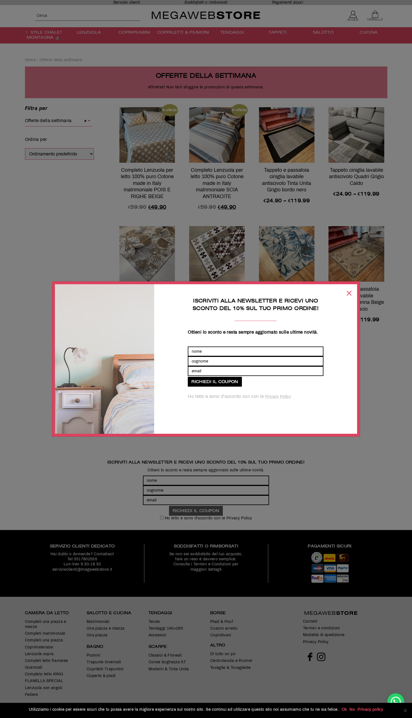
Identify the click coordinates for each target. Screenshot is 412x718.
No (352, 709)
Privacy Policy (278, 396)
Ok (344, 709)
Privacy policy (370, 709)
